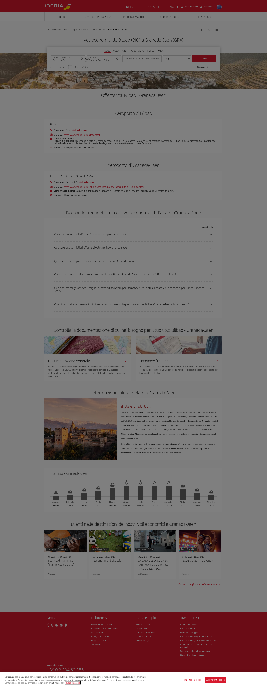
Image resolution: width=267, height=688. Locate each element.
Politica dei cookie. (72, 683)
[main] (133, 680)
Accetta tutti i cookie (215, 680)
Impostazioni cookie (192, 680)
